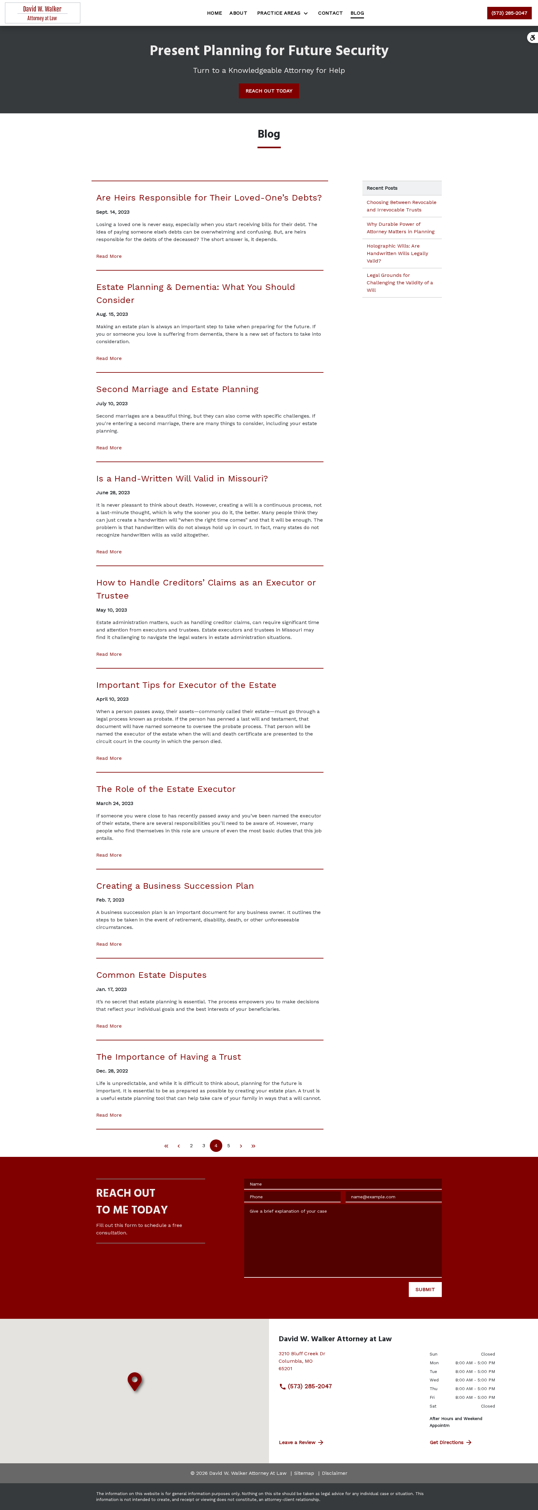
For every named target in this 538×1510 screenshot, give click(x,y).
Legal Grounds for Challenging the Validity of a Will (400, 282)
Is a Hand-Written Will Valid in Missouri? (182, 478)
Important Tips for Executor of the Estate (186, 685)
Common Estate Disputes (151, 975)
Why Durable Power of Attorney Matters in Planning (401, 227)
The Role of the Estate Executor (166, 789)
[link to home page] (42, 12)
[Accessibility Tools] (532, 37)
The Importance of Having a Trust (168, 1057)
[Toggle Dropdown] (307, 13)
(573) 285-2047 (310, 1386)
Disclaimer (334, 1473)
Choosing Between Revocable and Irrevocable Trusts (402, 206)
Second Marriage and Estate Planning (177, 389)
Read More (109, 256)
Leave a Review (297, 1442)
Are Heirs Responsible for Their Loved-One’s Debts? (209, 197)
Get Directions (447, 1442)
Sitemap (304, 1473)
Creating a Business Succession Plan (175, 886)
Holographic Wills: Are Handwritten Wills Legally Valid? (397, 253)
